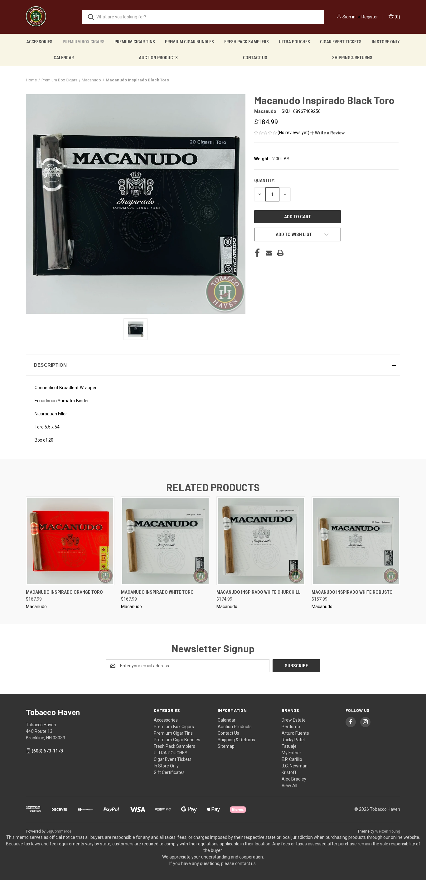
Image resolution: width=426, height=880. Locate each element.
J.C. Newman (294, 765)
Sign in (349, 16)
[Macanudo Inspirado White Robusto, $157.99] (356, 541)
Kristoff (289, 772)
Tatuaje (289, 746)
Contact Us (255, 57)
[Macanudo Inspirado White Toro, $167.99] (165, 541)
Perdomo (291, 726)
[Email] (269, 253)
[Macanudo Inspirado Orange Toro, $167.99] (70, 541)
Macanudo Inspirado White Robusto (352, 592)
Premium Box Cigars (83, 41)
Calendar (64, 57)
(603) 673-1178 (47, 751)
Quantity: (264, 180)
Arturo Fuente (295, 733)
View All (289, 785)
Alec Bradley (294, 778)
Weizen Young (387, 831)
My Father (291, 752)
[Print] (280, 253)
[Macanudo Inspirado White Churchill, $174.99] (261, 541)
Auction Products (158, 57)
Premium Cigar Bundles (189, 41)
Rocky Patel (293, 739)
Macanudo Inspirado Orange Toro (64, 592)
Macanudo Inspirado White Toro (157, 592)
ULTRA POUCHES (294, 41)
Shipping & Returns (352, 57)
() (397, 16)
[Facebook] (257, 253)
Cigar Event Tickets (340, 41)
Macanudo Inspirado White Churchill (258, 592)
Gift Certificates (169, 772)
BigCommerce (58, 831)
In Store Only (386, 41)
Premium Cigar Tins (134, 41)
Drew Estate (294, 720)
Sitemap (226, 746)
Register (369, 16)
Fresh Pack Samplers (246, 41)
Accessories (39, 41)
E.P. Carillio (292, 759)
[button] (327, 132)
